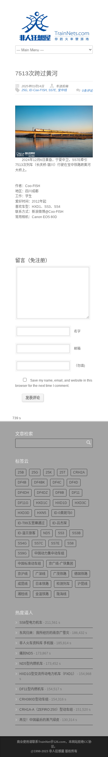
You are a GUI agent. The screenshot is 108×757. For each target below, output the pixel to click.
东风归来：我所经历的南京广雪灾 (44, 633)
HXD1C (42, 503)
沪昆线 (83, 584)
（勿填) (79, 366)
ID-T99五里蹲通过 (31, 523)
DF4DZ (42, 493)
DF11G (23, 503)
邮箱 (77, 349)
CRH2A (79, 472)
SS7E (52, 90)
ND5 (46, 533)
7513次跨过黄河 (36, 73)
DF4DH (23, 493)
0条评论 (87, 90)
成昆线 (23, 584)
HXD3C (80, 503)
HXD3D (23, 513)
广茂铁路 (59, 574)
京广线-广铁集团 (61, 564)
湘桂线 (23, 594)
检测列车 (63, 584)
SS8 (70, 543)
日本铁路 (42, 584)
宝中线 (62, 90)
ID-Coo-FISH (38, 90)
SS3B (76, 533)
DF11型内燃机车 (31, 689)
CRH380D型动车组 (33, 699)
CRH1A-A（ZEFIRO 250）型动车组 (46, 710)
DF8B (59, 493)
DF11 (76, 493)
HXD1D (61, 503)
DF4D (73, 482)
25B (21, 472)
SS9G (22, 553)
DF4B (22, 482)
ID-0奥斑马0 (63, 513)
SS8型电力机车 (30, 623)
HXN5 (41, 513)
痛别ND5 (26, 653)
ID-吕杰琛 (59, 523)
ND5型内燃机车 (31, 664)
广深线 (40, 574)
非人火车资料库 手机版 (36, 643)
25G (24, 90)
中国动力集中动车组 (49, 553)
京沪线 (23, 574)
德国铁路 (81, 574)
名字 (77, 331)
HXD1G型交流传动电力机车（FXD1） (47, 674)
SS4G (22, 543)
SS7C (38, 543)
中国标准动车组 (29, 564)
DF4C (57, 482)
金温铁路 (42, 594)
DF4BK (39, 482)
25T (62, 472)
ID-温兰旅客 (26, 533)
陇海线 (61, 594)
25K (49, 472)
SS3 (61, 533)
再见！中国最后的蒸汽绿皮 (39, 720)
